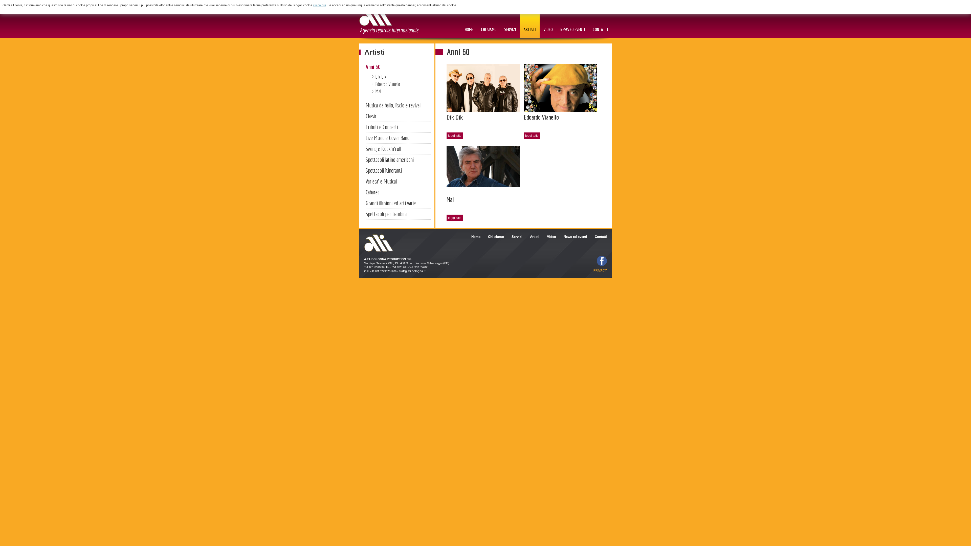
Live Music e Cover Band (388, 137)
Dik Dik (380, 77)
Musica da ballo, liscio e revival (393, 105)
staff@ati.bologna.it (412, 271)
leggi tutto (454, 136)
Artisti (374, 52)
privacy (600, 270)
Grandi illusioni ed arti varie (391, 203)
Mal (378, 91)
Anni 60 (373, 66)
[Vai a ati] (388, 20)
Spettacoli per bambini (386, 213)
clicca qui (319, 5)
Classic (371, 116)
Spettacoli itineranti (384, 170)
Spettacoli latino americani (390, 159)
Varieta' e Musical (381, 181)
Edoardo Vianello (387, 84)
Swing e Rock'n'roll (383, 148)
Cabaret (372, 192)
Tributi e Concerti (382, 126)
